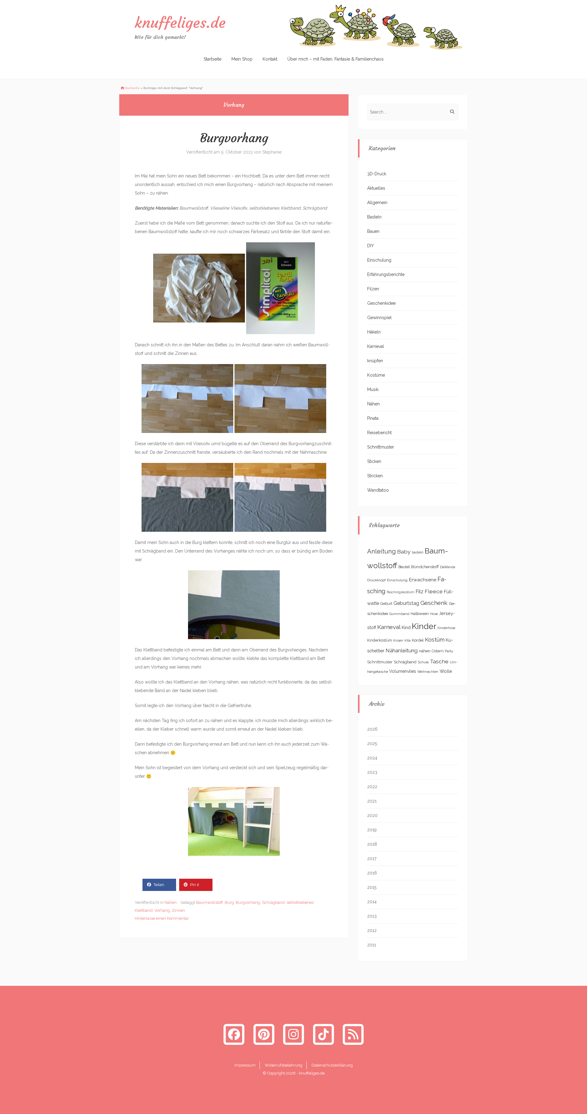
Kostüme (376, 375)
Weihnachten (427, 671)
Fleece (434, 591)
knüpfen (375, 360)
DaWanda (447, 567)
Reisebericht (379, 432)
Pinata (372, 418)
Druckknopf (376, 580)
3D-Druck (376, 173)
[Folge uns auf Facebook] (234, 1034)
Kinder (424, 626)
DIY (370, 245)
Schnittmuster (380, 447)
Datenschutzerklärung (332, 1065)
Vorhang (162, 910)
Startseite (212, 59)
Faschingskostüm (400, 592)
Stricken (375, 475)
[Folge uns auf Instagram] (293, 1034)
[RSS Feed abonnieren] (353, 1034)
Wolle (446, 671)
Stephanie (272, 152)
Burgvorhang (234, 138)
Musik (372, 389)
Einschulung (379, 260)
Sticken (374, 461)
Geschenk (434, 602)
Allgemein (377, 202)
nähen (424, 650)
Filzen (373, 288)
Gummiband (399, 614)
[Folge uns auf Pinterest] (264, 1034)
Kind (406, 627)
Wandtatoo (378, 490)
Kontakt (270, 59)
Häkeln (374, 332)
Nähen (170, 902)
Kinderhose (446, 628)
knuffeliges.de (180, 22)
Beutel (404, 566)
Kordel (418, 640)
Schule (423, 662)
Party (449, 651)
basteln (417, 552)
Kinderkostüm (379, 640)
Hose (434, 614)
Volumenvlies (402, 671)
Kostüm (435, 639)
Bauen (373, 231)
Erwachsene (422, 580)
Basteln (374, 216)
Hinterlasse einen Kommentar (162, 918)
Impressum (245, 1065)
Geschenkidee (381, 303)
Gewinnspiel (379, 317)
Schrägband (273, 902)
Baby (404, 551)
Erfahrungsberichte (385, 274)
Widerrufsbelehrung (283, 1065)
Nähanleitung (402, 650)
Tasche (439, 661)
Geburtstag (406, 603)
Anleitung (381, 551)
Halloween (420, 614)
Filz (419, 591)
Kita (407, 640)
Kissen (398, 640)
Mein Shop (242, 59)
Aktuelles (376, 188)
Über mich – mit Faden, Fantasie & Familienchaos (335, 59)
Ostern (438, 651)
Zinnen (178, 910)
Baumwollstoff (209, 902)
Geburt (386, 604)
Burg (229, 902)
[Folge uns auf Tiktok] (323, 1034)
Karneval (375, 346)
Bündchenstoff (425, 566)
